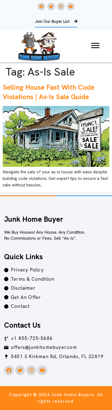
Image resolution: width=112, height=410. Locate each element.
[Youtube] (70, 6)
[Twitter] (51, 6)
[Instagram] (61, 6)
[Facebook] (41, 6)
